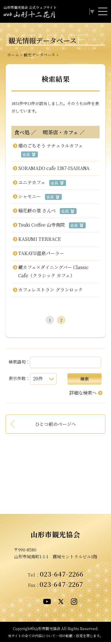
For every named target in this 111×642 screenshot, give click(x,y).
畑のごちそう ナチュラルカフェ (50, 145)
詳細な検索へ (83, 392)
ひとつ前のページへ (55, 424)
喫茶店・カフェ (58, 132)
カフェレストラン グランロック (50, 289)
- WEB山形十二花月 (29, 15)
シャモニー (29, 196)
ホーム (13, 55)
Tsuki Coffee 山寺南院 (41, 224)
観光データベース (39, 55)
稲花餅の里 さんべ (37, 210)
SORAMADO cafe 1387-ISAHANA (53, 168)
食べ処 (22, 132)
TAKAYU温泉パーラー (41, 253)
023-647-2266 (62, 573)
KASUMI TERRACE (39, 239)
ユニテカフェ (31, 182)
